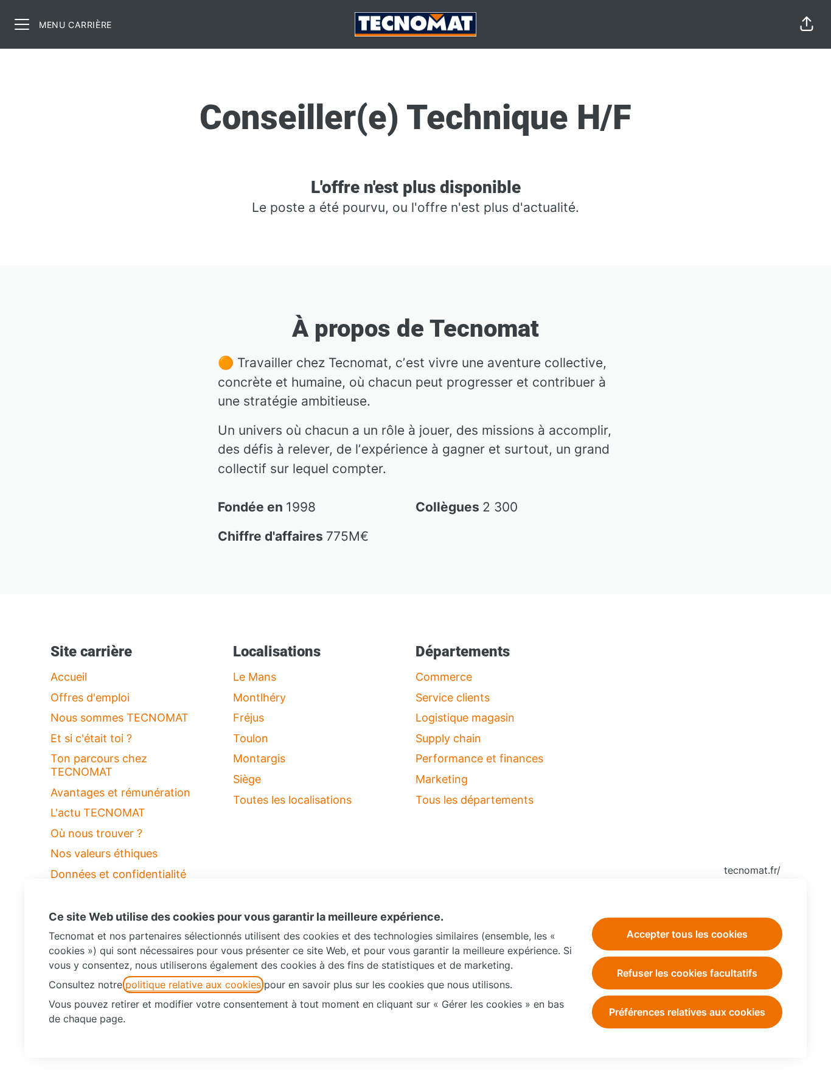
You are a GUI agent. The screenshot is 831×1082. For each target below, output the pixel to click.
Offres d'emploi (90, 697)
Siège (247, 779)
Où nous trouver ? (96, 833)
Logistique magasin (465, 717)
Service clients (452, 697)
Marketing (441, 779)
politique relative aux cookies (193, 984)
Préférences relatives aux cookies (687, 1012)
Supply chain (448, 738)
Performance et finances (479, 758)
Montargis (259, 758)
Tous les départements (474, 799)
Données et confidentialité (118, 874)
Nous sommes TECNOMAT (119, 717)
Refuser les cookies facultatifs (687, 973)
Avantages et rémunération (120, 792)
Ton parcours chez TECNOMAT (98, 765)
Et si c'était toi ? (91, 738)
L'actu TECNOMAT (97, 812)
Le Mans (254, 676)
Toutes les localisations (292, 799)
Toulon (250, 738)
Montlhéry (259, 697)
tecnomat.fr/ (752, 870)
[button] (807, 24)
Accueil (68, 676)
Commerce (443, 676)
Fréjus (248, 717)
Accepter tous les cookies (687, 934)
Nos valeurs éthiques (104, 853)
